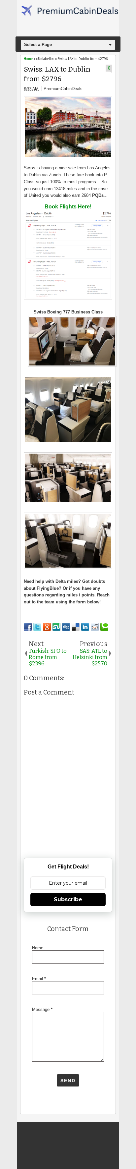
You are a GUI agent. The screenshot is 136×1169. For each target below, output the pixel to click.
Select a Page (38, 44)
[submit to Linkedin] (85, 627)
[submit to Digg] (66, 627)
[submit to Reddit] (95, 627)
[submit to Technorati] (104, 627)
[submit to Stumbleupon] (56, 627)
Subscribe (68, 899)
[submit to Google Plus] (47, 627)
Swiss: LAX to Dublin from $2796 (57, 74)
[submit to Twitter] (37, 627)
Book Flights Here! (68, 206)
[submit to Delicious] (76, 627)
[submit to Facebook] (28, 627)
